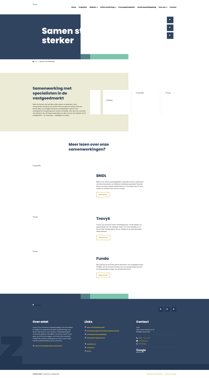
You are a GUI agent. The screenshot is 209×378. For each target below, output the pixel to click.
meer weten (102, 195)
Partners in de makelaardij (47, 61)
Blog (89, 351)
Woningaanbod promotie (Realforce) (103, 331)
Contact (173, 7)
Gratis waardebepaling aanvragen (48, 346)
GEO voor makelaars (95, 327)
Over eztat (91, 344)
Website (92, 7)
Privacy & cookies (170, 374)
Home (73, 7)
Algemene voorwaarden (155, 374)
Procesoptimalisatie (126, 7)
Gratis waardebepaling (146, 7)
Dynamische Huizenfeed (97, 334)
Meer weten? (103, 237)
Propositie (83, 7)
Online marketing (107, 7)
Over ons (162, 7)
